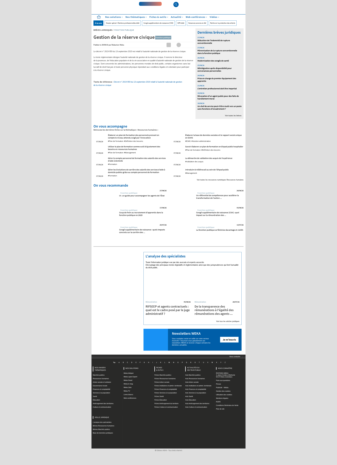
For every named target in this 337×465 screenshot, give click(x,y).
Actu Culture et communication (196, 407)
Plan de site (220, 409)
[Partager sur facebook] (179, 45)
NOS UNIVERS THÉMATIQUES (100, 369)
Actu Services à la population (195, 393)
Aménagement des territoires (103, 403)
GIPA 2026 (180, 23)
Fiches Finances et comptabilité (165, 389)
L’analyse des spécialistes (102, 422)
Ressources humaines (101, 379)
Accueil (99, 17)
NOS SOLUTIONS (131, 368)
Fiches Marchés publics (162, 375)
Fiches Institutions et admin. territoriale (168, 386)
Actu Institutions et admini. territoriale (198, 386)
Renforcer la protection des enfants (222, 23)
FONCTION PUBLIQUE (124, 30)
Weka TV (127, 391)
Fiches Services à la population (165, 393)
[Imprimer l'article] (189, 45)
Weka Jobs (128, 387)
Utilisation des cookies (224, 395)
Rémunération (151, 302)
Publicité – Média (222, 388)
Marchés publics (99, 375)
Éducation (96, 400)
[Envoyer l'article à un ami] (184, 45)
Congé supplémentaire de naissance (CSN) (158, 23)
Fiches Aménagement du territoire (166, 403)
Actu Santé (189, 396)
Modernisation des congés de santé (213, 60)
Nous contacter (234, 357)
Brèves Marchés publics (101, 429)
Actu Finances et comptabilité (195, 389)
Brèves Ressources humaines (103, 426)
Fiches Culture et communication (166, 407)
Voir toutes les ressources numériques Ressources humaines (220, 180)
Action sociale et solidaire (102, 382)
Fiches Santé (159, 396)
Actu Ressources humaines (195, 379)
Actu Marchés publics (192, 375)
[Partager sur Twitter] (174, 45)
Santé (95, 396)
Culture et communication (102, 407)
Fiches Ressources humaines (165, 379)
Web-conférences (130, 398)
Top (114, 362)
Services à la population (101, 393)
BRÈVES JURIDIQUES (102, 30)
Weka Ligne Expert (130, 377)
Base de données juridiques (103, 433)
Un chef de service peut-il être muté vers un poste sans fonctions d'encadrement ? (219, 107)
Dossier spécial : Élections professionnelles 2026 (122, 23)
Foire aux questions (223, 380)
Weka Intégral (128, 373)
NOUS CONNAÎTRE (225, 368)
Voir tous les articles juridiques (227, 321)
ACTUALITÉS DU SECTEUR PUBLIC (194, 369)
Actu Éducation (190, 400)
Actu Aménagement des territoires (197, 403)
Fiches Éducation (160, 400)
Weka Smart (128, 380)
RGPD (218, 402)
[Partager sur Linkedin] (169, 45)
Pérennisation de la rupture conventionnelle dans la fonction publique (217, 51)
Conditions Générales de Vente (227, 405)
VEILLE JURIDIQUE (102, 417)
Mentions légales (222, 398)
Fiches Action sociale (161, 382)
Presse (218, 384)
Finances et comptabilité (101, 389)
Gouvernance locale (100, 386)
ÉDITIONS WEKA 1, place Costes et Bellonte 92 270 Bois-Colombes (225, 375)
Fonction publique (163, 37)
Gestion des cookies (223, 391)
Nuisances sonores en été (197, 23)
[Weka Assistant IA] (150, 4)
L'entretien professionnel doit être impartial (217, 88)
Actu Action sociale (192, 382)
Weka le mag (128, 384)
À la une (98, 23)
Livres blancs (128, 395)
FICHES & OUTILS (159, 369)
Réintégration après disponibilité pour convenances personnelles (214, 69)
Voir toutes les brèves (233, 116)
